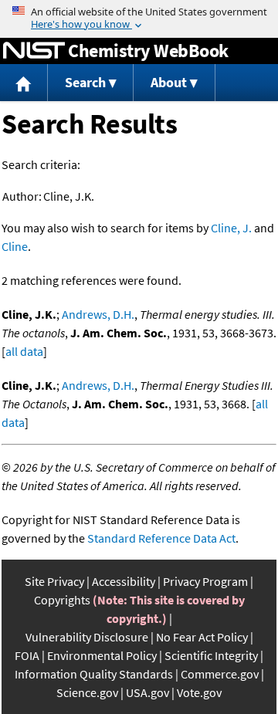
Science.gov (87, 692)
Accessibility (123, 581)
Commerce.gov (220, 674)
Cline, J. (231, 227)
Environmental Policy (102, 655)
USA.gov (147, 692)
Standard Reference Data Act (161, 538)
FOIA (27, 655)
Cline (15, 246)
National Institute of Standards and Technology (34, 51)
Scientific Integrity (211, 655)
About (169, 82)
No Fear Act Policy (202, 637)
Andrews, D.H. (98, 314)
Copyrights (62, 599)
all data (24, 351)
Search (85, 82)
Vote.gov (199, 692)
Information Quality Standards (94, 674)
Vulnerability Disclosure (86, 637)
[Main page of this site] (24, 83)
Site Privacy (54, 581)
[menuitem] (24, 83)
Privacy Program (205, 581)
